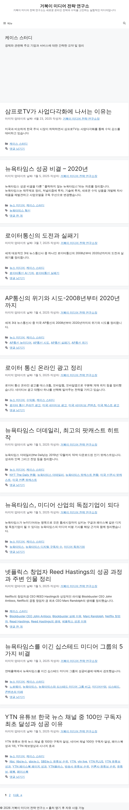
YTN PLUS (96, 761)
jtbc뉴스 (21, 761)
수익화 (30, 400)
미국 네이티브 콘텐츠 (82, 405)
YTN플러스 (55, 766)
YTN (73, 761)
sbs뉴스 (34, 761)
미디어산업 (99, 686)
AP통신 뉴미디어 (20, 342)
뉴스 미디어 (17, 205)
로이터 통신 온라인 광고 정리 (43, 367)
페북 (12, 771)
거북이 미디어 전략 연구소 (64, 5)
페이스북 (22, 771)
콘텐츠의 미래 (14, 692)
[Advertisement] (64, 78)
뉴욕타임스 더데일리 (50, 475)
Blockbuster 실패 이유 (66, 616)
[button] (124, 23)
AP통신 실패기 (60, 342)
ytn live (82, 761)
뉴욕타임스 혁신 (20, 210)
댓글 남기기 (17, 148)
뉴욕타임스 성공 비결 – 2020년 (46, 168)
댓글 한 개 (16, 215)
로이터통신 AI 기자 (22, 273)
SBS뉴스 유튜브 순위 (54, 761)
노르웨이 (15, 686)
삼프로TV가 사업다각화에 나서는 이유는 (58, 111)
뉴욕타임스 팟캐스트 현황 (82, 475)
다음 (17, 795)
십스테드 (114, 686)
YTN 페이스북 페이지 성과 (29, 766)
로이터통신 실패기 (47, 273)
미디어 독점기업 (74, 546)
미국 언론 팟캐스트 (24, 480)
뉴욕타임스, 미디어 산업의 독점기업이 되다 (62, 504)
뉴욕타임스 (17, 546)
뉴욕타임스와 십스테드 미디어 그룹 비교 (65, 686)
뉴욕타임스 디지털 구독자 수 (44, 546)
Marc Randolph (93, 616)
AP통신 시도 (41, 342)
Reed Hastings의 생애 (45, 621)
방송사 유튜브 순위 (77, 766)
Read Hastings (19, 621)
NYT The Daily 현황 (23, 475)
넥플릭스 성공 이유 (74, 621)
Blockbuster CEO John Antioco (30, 616)
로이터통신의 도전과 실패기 (42, 235)
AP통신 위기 (80, 342)
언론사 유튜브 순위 (103, 766)
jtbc (12, 761)
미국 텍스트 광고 (108, 405)
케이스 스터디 (19, 143)
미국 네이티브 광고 (54, 405)
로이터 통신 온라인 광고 (25, 405)
